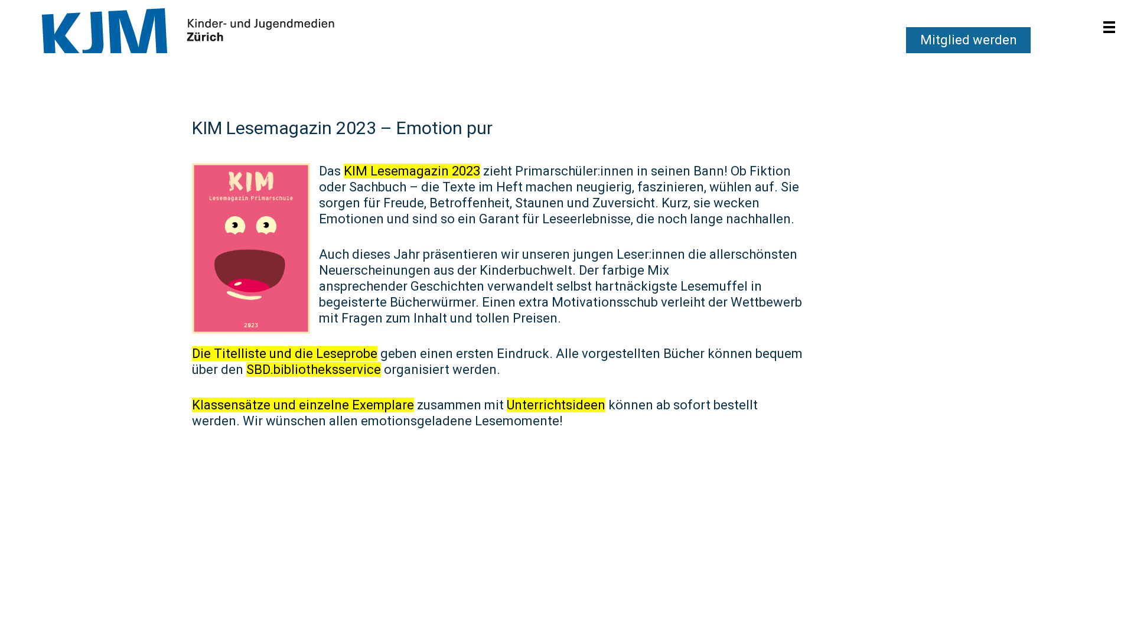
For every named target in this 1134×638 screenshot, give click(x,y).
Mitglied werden (968, 39)
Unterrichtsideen (556, 405)
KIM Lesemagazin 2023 (412, 171)
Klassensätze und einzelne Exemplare (303, 405)
